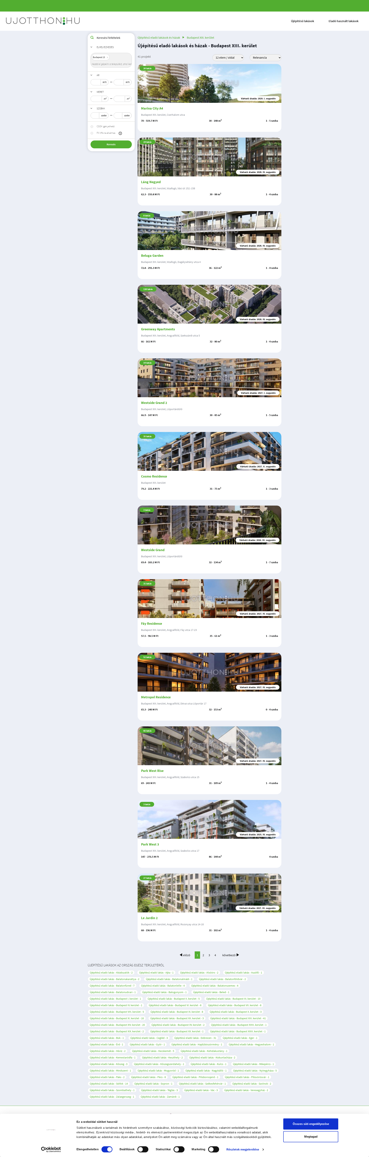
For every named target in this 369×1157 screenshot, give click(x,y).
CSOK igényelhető (106, 126)
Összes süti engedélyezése (311, 1123)
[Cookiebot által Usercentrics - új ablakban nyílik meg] (51, 1149)
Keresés (111, 144)
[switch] (142, 1149)
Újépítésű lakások (302, 21)
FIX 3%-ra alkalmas (106, 133)
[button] (120, 133)
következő (229, 955)
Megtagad (310, 1136)
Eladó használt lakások (343, 21)
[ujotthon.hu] (43, 21)
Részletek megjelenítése (242, 1149)
